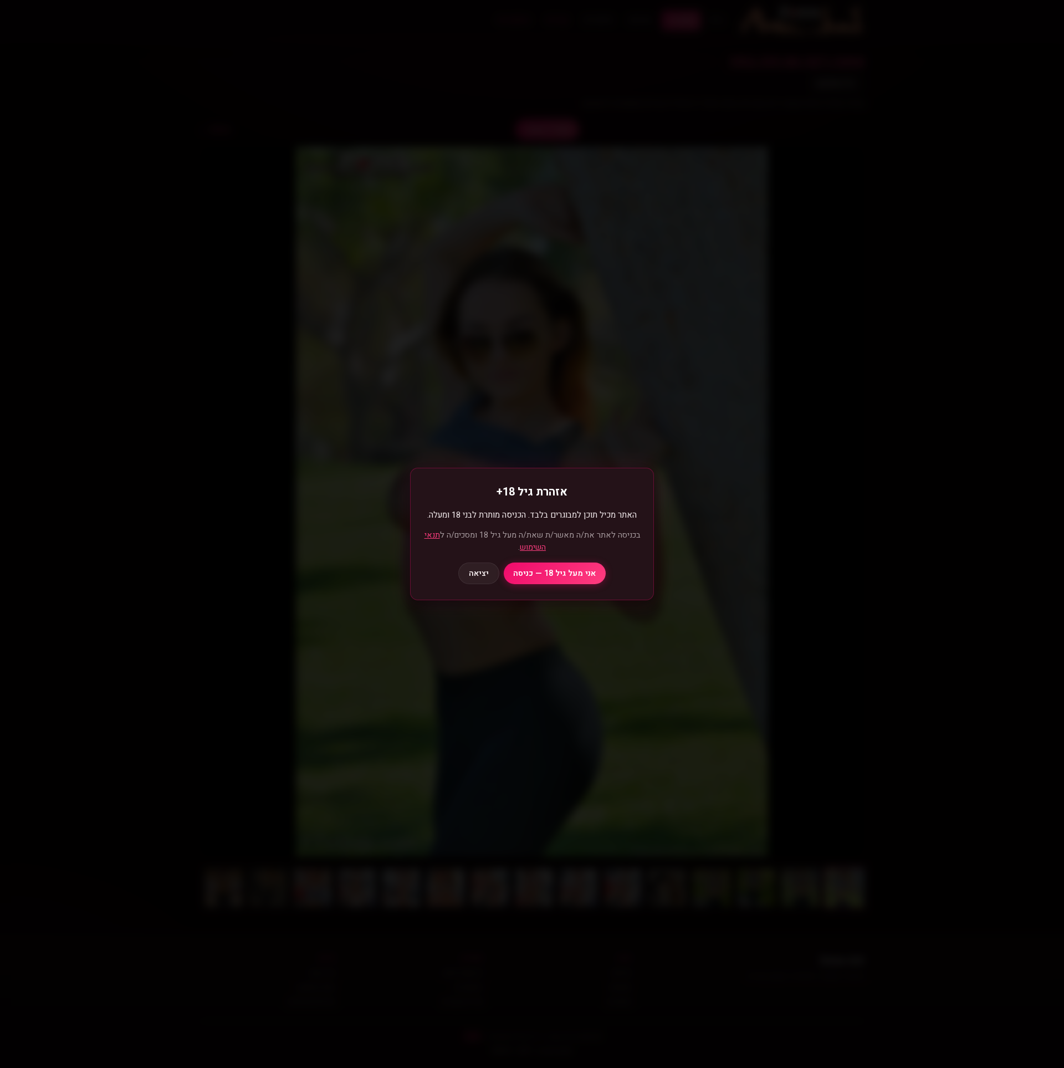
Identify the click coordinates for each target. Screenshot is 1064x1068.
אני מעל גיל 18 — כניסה (554, 573)
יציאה (479, 573)
